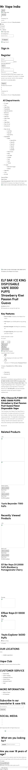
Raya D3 (12, 142)
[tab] (15, 372)
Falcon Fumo (10, 151)
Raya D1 (12, 146)
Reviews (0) (7, 374)
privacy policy (12, 80)
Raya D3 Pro (10, 134)
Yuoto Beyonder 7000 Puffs (12, 505)
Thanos (9, 163)
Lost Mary (9, 131)
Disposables (7, 181)
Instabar (9, 157)
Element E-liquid (11, 166)
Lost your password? (6, 63)
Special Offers (4, 177)
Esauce (9, 168)
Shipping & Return (22, 362)
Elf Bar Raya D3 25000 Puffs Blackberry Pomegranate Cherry (12, 567)
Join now (2, 664)
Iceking (12, 148)
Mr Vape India (10, 6)
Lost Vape (9, 155)
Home (2, 181)
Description (7, 372)
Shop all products (16, 22)
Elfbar (8, 138)
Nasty (8, 153)
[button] (14, 17)
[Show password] (14, 72)
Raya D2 (9, 132)
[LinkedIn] (2, 370)
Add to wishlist (5, 349)
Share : (3, 367)
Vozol (8, 161)
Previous (3, 597)
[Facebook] (1, 370)
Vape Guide (4, 179)
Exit (7, 763)
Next (2, 619)
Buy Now (4, 346)
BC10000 (12, 149)
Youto (8, 159)
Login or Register (4, 769)
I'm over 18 (3, 763)
